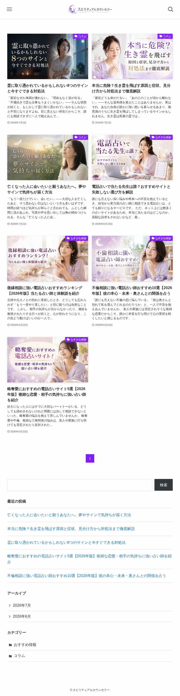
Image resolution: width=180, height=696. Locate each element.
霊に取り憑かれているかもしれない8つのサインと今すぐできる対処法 (66, 542)
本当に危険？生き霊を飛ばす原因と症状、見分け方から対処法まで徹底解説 (71, 529)
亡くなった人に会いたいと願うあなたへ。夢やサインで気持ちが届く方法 (69, 515)
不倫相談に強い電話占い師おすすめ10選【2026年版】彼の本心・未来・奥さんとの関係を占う (86, 576)
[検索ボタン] (170, 9)
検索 (163, 485)
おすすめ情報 (25, 645)
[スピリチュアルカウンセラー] (90, 9)
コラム (19, 656)
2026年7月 (22, 605)
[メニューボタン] (9, 9)
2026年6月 (22, 616)
